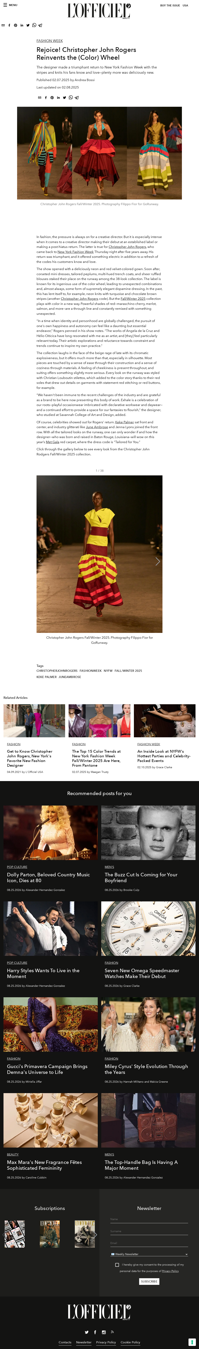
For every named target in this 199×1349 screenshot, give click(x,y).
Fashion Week (50, 41)
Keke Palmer (124, 422)
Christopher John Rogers (127, 247)
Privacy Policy (170, 1271)
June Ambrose (97, 427)
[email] (3, 26)
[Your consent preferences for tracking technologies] (192, 1342)
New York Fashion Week (76, 252)
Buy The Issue (170, 5)
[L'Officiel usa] (99, 11)
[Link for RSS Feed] (112, 1333)
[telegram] (40, 26)
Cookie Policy (130, 1342)
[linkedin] (22, 26)
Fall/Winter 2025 (133, 299)
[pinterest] (15, 26)
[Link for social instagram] (104, 1333)
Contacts (65, 1342)
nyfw (108, 671)
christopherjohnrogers (57, 671)
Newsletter (84, 1342)
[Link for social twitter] (87, 1333)
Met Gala (52, 442)
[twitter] (28, 26)
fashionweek (91, 671)
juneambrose (69, 677)
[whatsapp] (34, 26)
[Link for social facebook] (95, 1333)
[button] (158, 561)
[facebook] (9, 26)
